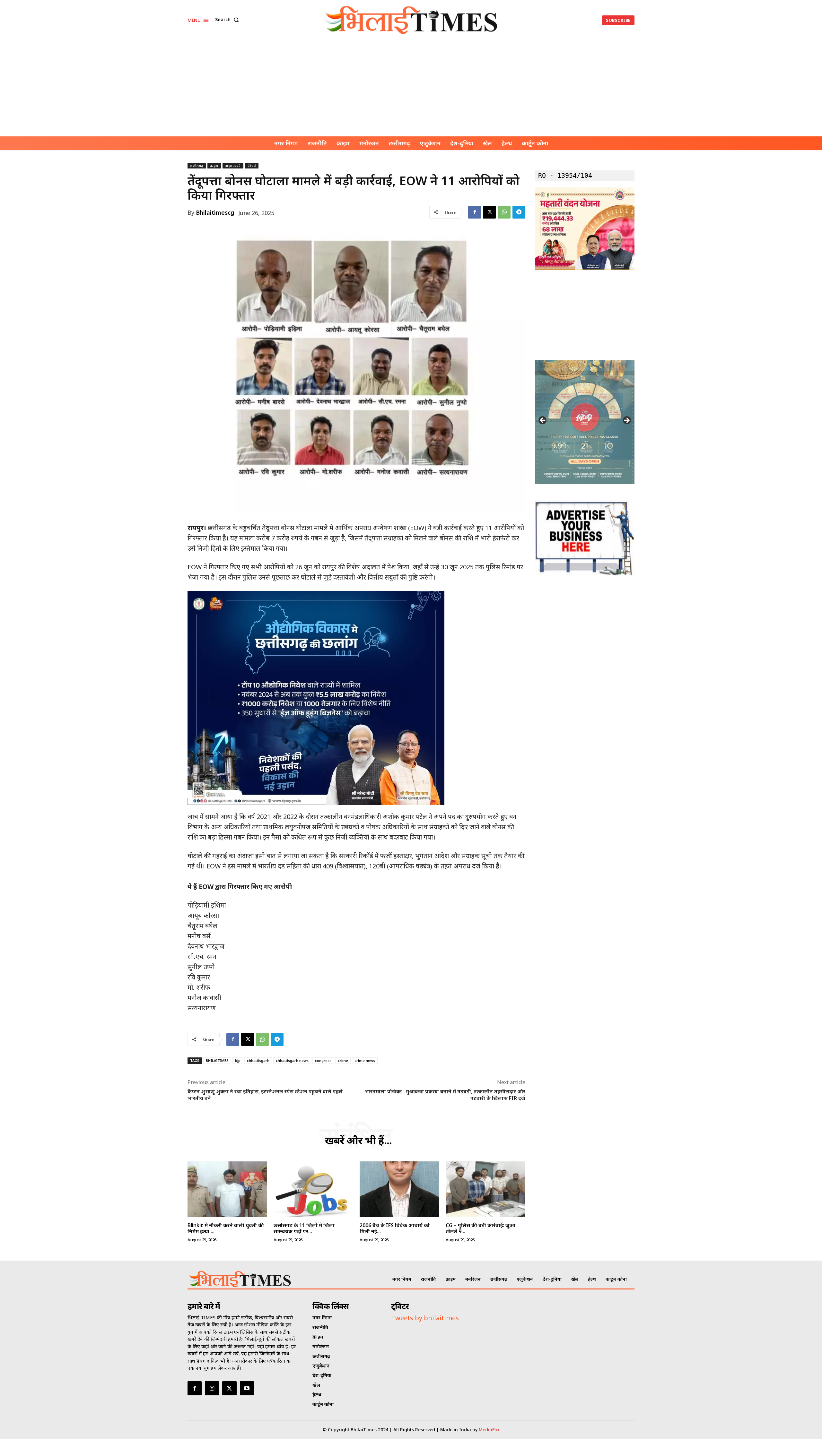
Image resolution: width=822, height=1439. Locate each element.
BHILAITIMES (217, 1060)
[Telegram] (518, 212)
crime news (364, 1060)
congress (323, 1060)
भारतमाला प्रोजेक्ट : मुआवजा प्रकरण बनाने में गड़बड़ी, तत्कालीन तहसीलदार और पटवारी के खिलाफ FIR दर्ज (445, 1095)
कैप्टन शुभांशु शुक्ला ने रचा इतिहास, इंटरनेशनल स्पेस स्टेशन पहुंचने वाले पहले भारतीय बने (265, 1095)
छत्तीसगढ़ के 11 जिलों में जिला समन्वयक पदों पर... (304, 1228)
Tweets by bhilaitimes (425, 1318)
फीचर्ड (252, 165)
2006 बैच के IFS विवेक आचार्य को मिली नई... (395, 1228)
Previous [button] (543, 421)
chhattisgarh (258, 1060)
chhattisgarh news (292, 1060)
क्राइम (214, 165)
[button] (228, 19)
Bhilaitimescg (215, 212)
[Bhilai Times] (412, 20)
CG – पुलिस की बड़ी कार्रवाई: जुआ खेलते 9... (480, 1228)
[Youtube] (247, 1388)
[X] (489, 212)
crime (343, 1060)
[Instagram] (212, 1388)
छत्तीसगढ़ (196, 165)
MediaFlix (489, 1429)
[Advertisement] (411, 88)
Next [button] (626, 421)
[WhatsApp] (504, 212)
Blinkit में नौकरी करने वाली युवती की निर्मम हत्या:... (226, 1228)
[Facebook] (474, 212)
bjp (237, 1060)
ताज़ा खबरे (233, 165)
